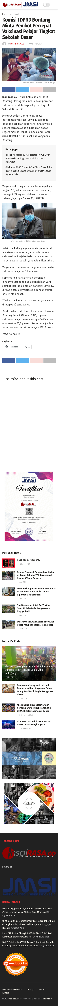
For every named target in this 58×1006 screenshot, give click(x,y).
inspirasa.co (17, 44)
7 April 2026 (22, 629)
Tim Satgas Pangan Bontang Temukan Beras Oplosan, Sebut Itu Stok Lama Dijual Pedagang (29, 670)
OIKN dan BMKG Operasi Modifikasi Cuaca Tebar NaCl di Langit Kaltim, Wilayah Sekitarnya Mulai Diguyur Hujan (29, 171)
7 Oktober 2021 (35, 44)
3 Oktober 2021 (24, 564)
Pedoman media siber (12, 989)
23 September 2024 (25, 715)
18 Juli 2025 (10, 677)
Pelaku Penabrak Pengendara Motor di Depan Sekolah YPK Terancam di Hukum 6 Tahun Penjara (35, 575)
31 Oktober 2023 (24, 729)
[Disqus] (29, 426)
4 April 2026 (22, 615)
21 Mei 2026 (22, 698)
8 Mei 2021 (22, 582)
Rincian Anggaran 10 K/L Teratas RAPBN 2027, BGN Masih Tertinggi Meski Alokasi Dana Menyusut (27, 158)
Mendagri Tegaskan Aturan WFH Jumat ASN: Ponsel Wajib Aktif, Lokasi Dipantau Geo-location (36, 591)
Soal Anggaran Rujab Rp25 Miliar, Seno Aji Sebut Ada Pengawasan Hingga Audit (34, 608)
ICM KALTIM (47, 999)
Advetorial (14, 14)
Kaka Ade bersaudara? (28, 560)
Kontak (5, 993)
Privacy (30, 989)
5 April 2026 (22, 599)
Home (4, 14)
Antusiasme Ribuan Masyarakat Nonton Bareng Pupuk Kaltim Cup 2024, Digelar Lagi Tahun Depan (34, 708)
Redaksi (42, 989)
